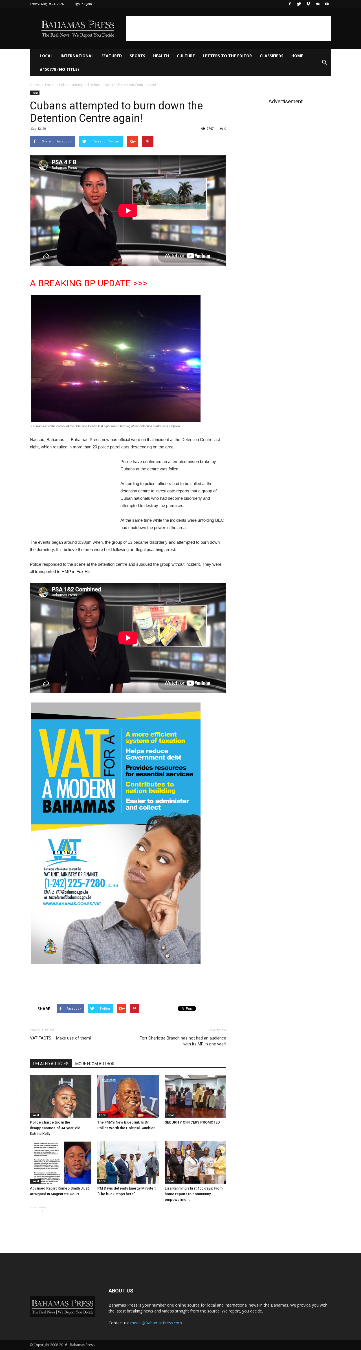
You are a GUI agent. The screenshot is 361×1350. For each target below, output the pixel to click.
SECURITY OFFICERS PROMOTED (192, 1122)
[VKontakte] (317, 4)
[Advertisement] (228, 28)
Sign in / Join (83, 4)
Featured (112, 55)
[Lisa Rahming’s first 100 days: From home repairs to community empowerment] (195, 1162)
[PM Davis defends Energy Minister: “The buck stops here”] (128, 1162)
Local (46, 55)
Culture (186, 55)
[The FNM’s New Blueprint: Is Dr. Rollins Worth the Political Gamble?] (128, 1096)
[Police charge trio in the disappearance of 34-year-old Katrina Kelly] (60, 1096)
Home (297, 55)
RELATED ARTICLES (51, 1063)
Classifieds (271, 55)
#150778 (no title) (59, 69)
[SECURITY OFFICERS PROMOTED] (195, 1096)
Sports (137, 55)
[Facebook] (289, 4)
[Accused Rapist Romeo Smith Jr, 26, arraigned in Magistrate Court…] (60, 1162)
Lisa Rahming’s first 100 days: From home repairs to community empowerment (194, 1194)
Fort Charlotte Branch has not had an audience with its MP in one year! (183, 1041)
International (77, 55)
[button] (324, 62)
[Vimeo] (308, 4)
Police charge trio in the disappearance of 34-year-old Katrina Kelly (55, 1128)
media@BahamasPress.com (156, 1322)
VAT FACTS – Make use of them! (60, 1038)
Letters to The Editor (227, 55)
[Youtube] (327, 4)
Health (161, 55)
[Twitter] (299, 4)
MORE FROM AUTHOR (95, 1063)
